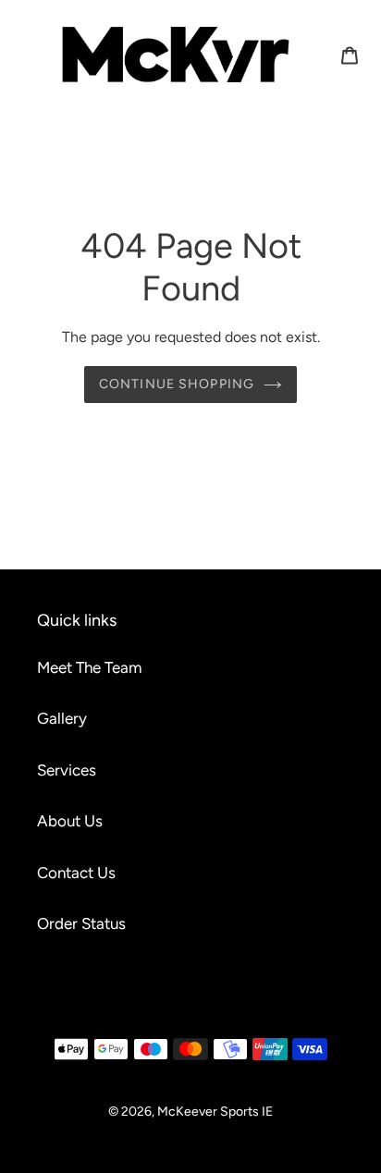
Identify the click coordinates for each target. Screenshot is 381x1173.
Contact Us (76, 872)
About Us (70, 821)
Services (66, 770)
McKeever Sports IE (215, 1111)
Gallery (62, 718)
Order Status (81, 923)
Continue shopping (176, 384)
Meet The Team (89, 667)
